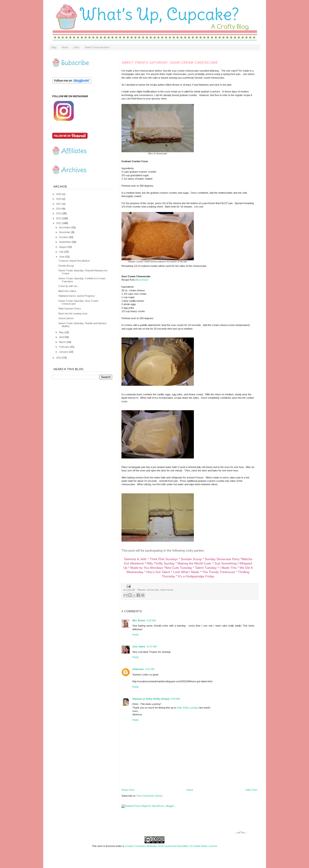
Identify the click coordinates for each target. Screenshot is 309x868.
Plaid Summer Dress (69, 308)
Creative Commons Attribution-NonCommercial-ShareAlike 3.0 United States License (171, 846)
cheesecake (152, 589)
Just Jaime (138, 646)
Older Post (251, 789)
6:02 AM (151, 620)
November (65, 232)
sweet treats (166, 589)
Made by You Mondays (146, 567)
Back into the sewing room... (73, 313)
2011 (59, 223)
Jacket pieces (66, 318)
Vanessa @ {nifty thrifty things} (150, 698)
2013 (59, 213)
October (64, 237)
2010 (59, 357)
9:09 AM (175, 698)
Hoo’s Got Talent (158, 572)
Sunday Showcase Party (222, 559)
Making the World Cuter (195, 563)
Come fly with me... (68, 286)
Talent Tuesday (206, 567)
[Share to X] (134, 595)
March (63, 342)
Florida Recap (66, 265)
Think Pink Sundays (164, 559)
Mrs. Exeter (138, 620)
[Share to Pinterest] (142, 595)
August (63, 247)
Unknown (138, 669)
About (65, 47)
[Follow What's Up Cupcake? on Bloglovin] (71, 83)
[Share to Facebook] (138, 595)
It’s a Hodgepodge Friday (196, 576)
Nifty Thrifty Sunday (161, 563)
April (61, 337)
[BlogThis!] (130, 595)
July (61, 251)
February (64, 346)
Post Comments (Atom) (149, 795)
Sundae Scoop (191, 559)
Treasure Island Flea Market (74, 260)
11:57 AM (152, 646)
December (65, 227)
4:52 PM (149, 669)
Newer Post (127, 789)
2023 (59, 199)
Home (190, 789)
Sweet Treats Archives (97, 47)
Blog (54, 47)
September (65, 242)
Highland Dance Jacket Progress (76, 295)
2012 (59, 218)
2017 (59, 204)
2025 (59, 194)
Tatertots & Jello (135, 559)
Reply (135, 634)
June (62, 256)
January (64, 351)
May (61, 332)
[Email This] (125, 595)
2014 (59, 208)
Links (76, 47)
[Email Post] (128, 586)
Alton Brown (141, 279)
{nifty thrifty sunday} (188, 707)
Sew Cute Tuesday (178, 567)
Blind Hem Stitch (67, 291)
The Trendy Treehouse (218, 572)
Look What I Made (186, 572)
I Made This (228, 567)
